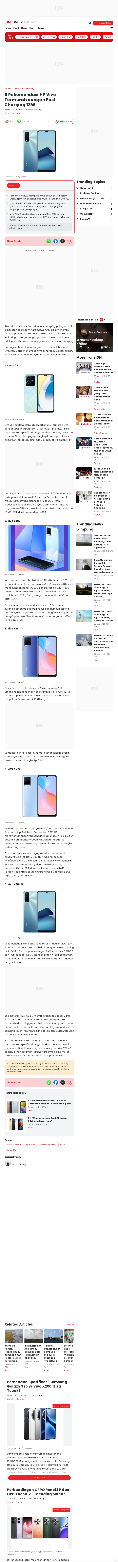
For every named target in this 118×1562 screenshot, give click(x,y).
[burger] (111, 28)
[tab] (14, 185)
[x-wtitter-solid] (62, 241)
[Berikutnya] (75, 1307)
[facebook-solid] (55, 241)
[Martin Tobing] (8, 1163)
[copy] (69, 241)
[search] (90, 23)
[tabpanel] (39, 212)
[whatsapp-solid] (48, 241)
